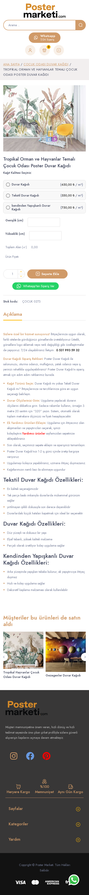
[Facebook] (30, 756)
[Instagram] (13, 756)
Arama (80, 25)
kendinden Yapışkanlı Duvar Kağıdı (31, 207)
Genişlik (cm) (14, 220)
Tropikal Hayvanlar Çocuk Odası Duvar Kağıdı (21, 674)
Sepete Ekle (50, 274)
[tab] (12, 316)
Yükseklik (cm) (15, 234)
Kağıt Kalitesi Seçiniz (17, 173)
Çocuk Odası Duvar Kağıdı (46, 64)
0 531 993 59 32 (67, 350)
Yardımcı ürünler (33, 433)
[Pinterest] (46, 756)
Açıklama (12, 314)
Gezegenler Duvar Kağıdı (63, 675)
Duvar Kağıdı (21, 185)
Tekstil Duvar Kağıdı (25, 196)
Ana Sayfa (11, 64)
